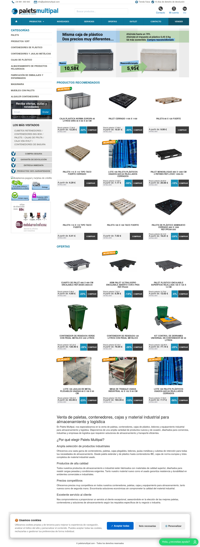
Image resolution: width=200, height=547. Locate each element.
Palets (15, 34)
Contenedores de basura (29, 144)
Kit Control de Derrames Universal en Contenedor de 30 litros (168, 338)
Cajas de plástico (21, 59)
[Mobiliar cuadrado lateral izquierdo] (31, 217)
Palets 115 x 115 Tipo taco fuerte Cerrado (77, 173)
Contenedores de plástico (26, 47)
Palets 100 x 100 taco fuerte (123, 225)
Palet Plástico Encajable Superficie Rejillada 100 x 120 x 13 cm (168, 284)
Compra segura (33, 153)
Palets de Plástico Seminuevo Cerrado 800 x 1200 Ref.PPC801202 (168, 227)
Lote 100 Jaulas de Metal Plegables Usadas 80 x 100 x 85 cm (77, 391)
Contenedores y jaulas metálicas (31, 53)
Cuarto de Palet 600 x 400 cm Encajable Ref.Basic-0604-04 (77, 283)
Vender (179, 21)
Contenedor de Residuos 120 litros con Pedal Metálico (123, 337)
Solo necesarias (147, 525)
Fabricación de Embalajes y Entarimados (27, 76)
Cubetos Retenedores (27, 130)
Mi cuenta (174, 12)
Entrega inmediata (34, 165)
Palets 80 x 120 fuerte (168, 119)
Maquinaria (17, 84)
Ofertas (112, 21)
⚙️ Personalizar (173, 525)
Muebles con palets (23, 90)
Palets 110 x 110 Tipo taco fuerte (77, 226)
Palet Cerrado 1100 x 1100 (123, 119)
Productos (35, 21)
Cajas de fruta (33, 137)
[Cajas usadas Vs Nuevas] (123, 52)
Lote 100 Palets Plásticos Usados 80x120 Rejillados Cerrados (123, 174)
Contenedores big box (28, 133)
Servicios (89, 21)
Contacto (160, 12)
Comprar (92, 130)
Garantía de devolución (34, 159)
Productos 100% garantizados (33, 171)
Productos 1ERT (20, 41)
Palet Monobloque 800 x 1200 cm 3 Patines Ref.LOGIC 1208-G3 (168, 173)
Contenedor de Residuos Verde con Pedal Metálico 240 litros (77, 337)
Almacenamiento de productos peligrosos (29, 67)
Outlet (133, 21)
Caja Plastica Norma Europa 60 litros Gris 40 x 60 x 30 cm (77, 120)
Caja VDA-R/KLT (22, 140)
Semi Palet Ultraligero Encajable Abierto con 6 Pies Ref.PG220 (122, 284)
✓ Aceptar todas (120, 525)
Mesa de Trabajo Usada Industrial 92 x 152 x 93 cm (122, 390)
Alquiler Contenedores (25, 96)
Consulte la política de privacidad (24, 117)
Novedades (63, 21)
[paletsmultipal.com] (35, 10)
